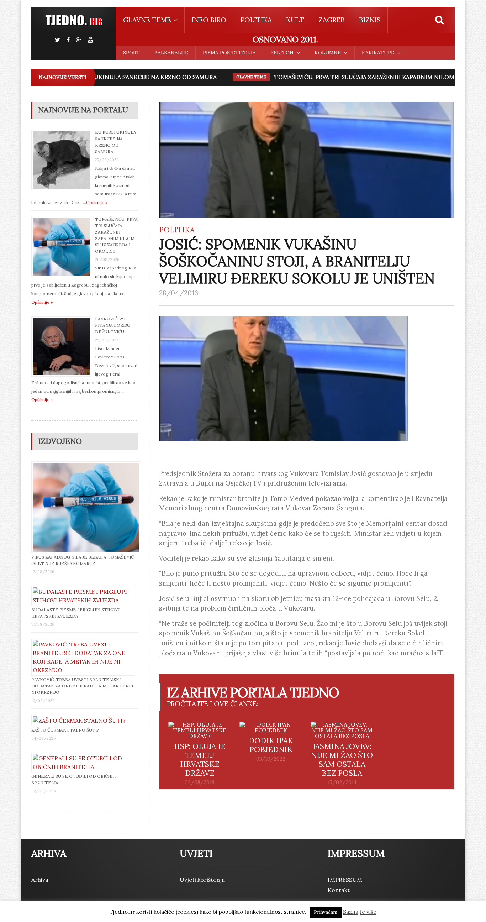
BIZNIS (370, 20)
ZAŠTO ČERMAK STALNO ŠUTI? (65, 730)
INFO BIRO (209, 20)
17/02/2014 (342, 782)
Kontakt (339, 890)
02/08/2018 (200, 782)
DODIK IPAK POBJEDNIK (271, 745)
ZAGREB (331, 20)
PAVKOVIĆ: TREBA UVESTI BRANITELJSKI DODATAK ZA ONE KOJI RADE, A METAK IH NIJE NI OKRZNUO (83, 686)
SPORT (131, 52)
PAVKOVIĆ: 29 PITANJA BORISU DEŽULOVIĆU (112, 325)
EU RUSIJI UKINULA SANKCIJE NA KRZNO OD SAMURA (131, 76)
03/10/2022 (270, 759)
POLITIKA (256, 20)
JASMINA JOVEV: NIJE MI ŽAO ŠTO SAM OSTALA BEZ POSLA (342, 760)
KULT (295, 20)
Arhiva (39, 879)
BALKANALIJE (171, 52)
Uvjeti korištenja (202, 879)
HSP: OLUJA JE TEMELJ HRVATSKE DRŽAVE (200, 760)
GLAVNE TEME (242, 76)
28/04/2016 (178, 293)
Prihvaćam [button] (325, 912)
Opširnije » (96, 202)
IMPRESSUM (345, 879)
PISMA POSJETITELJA (229, 52)
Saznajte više (359, 912)
